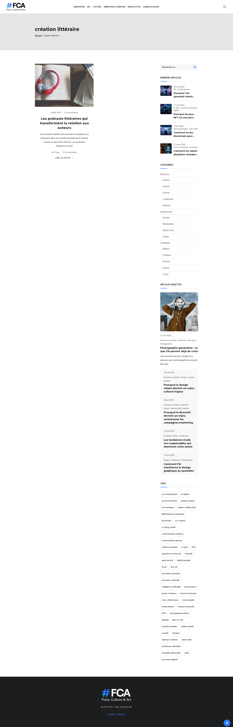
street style (187, 639)
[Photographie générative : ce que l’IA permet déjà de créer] (179, 311)
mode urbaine (168, 606)
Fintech (166, 186)
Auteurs (166, 249)
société (165, 633)
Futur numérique (181, 147)
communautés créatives (172, 534)
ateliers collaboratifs (187, 507)
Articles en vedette (168, 340)
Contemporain (184, 89)
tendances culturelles (171, 646)
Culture (97, 6)
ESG (194, 547)
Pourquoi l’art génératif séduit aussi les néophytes (185, 96)
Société (167, 381)
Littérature (165, 243)
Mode (175, 436)
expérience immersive (171, 554)
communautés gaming (172, 540)
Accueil (38, 35)
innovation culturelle (170, 580)
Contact (111, 714)
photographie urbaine (179, 613)
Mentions (121, 714)
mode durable (188, 600)
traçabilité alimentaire (171, 653)
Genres (166, 268)
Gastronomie (166, 212)
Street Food (168, 230)
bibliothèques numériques (173, 514)
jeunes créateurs (169, 593)
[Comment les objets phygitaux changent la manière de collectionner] (166, 148)
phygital (165, 620)
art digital (185, 494)
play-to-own (177, 620)
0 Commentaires (70, 152)
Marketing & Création (114, 6)
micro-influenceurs (170, 600)
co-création (180, 520)
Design (184, 377)
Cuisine (166, 217)
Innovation (79, 6)
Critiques (167, 255)
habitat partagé (183, 560)
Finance (166, 180)
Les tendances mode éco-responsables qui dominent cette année (178, 443)
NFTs (164, 613)
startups (176, 633)
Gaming (184, 108)
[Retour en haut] (227, 723)
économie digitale (169, 659)
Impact (191, 377)
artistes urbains (188, 501)
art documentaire (169, 501)
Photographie (166, 344)
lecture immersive (188, 593)
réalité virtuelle (187, 626)
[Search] (224, 7)
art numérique (168, 507)
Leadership (168, 199)
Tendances (184, 436)
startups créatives (170, 639)
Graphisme (175, 460)
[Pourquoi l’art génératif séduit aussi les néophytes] (166, 91)
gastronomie (167, 560)
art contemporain (169, 494)
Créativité (182, 340)
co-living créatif (169, 527)
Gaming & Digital (151, 6)
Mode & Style (134, 6)
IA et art (174, 567)
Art (89, 6)
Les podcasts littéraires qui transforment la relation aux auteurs (64, 123)
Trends (166, 236)
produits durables (169, 626)
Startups (167, 205)
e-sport (184, 547)
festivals (188, 554)
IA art (164, 567)
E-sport (177, 108)
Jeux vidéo (193, 129)
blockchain (166, 520)
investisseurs (190, 587)
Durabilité (168, 436)
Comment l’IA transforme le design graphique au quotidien (179, 467)
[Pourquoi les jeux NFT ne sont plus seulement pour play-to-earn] (166, 109)
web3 (186, 653)
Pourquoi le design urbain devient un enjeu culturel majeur (179, 388)
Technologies (187, 460)
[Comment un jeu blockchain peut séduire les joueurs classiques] (166, 130)
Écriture (166, 261)
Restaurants (168, 224)
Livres (166, 274)
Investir (166, 193)
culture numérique (170, 547)
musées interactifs (186, 606)
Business (164, 174)
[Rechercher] (194, 67)
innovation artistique (171, 573)
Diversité (184, 405)
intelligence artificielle (171, 587)
